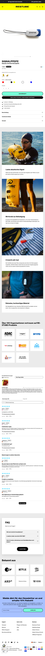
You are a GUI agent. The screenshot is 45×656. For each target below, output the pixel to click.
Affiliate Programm (37, 634)
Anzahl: (3, 85)
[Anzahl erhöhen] (8, 88)
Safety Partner (35, 629)
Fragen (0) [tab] (25, 398)
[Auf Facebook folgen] (2, 642)
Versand (4, 625)
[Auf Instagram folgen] (5, 642)
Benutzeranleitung (6, 632)
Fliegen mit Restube (22, 625)
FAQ (18, 627)
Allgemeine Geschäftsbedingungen (9, 650)
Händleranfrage (36, 627)
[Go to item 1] (5, 383)
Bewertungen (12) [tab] (5, 398)
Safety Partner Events (37, 632)
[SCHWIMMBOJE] (3, 75)
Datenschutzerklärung (14, 648)
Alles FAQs (22, 549)
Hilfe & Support (5, 629)
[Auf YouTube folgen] (11, 642)
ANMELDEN (33, 610)
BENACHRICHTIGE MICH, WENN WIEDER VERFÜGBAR (22, 97)
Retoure (4, 627)
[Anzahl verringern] (3, 88)
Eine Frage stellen (20, 377)
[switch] (4, 651)
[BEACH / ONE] (7, 75)
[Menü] (6, 644)
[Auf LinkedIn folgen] (17, 642)
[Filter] (3, 402)
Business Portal (36, 625)
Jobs (18, 629)
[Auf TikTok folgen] (14, 642)
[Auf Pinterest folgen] (8, 642)
